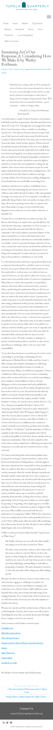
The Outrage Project (10, 638)
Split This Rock (8, 652)
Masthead (19, 29)
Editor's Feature (20, 69)
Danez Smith (6, 657)
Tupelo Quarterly (20, 727)
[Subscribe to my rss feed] (4, 722)
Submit (25, 23)
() (22, 643)
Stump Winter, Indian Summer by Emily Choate (27, 696)
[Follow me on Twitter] (8, 722)
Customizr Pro (38, 727)
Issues (15, 23)
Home (6, 23)
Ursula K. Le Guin (9, 662)
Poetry (31, 29)
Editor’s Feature (11, 41)
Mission (7, 29)
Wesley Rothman (35, 69)
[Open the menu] (49, 17)
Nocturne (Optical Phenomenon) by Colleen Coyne (26, 690)
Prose (40, 29)
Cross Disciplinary (25, 35)
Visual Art (8, 35)
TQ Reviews (37, 23)
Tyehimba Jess (7, 628)
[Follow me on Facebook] (12, 722)
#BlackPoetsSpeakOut (11, 633)
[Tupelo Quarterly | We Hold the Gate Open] (26, 6)
